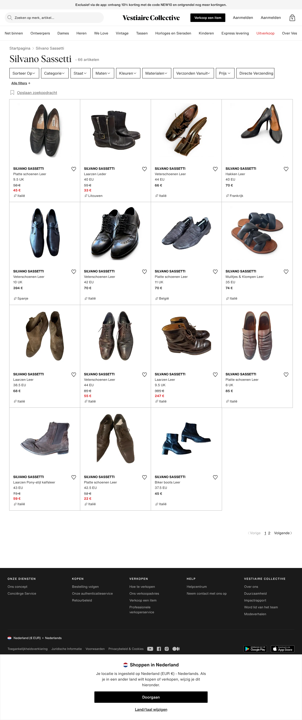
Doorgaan (151, 697)
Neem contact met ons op (207, 593)
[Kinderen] (218, 33)
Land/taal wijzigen (151, 709)
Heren (81, 33)
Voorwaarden (95, 649)
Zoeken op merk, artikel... (34, 17)
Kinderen (206, 33)
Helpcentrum (197, 586)
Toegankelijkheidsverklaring (28, 649)
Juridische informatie (66, 649)
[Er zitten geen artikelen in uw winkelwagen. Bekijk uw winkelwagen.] (292, 17)
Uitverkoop (265, 33)
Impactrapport (255, 600)
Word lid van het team (261, 607)
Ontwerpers (40, 33)
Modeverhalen (255, 614)
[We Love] (112, 33)
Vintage (122, 33)
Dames (63, 33)
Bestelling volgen (85, 586)
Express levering (235, 33)
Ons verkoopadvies (144, 593)
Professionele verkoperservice (141, 610)
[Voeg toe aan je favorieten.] (73, 169)
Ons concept (17, 586)
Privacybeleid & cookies (126, 649)
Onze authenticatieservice (92, 593)
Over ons (251, 586)
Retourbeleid (82, 600)
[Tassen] (151, 33)
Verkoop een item (207, 17)
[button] (292, 17)
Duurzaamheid (255, 593)
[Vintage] (132, 33)
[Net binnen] (27, 33)
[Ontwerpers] (54, 33)
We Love (101, 33)
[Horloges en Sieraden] (195, 33)
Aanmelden (243, 17)
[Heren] (90, 33)
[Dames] (73, 33)
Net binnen (14, 33)
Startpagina (19, 48)
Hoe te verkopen (142, 586)
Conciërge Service (22, 593)
